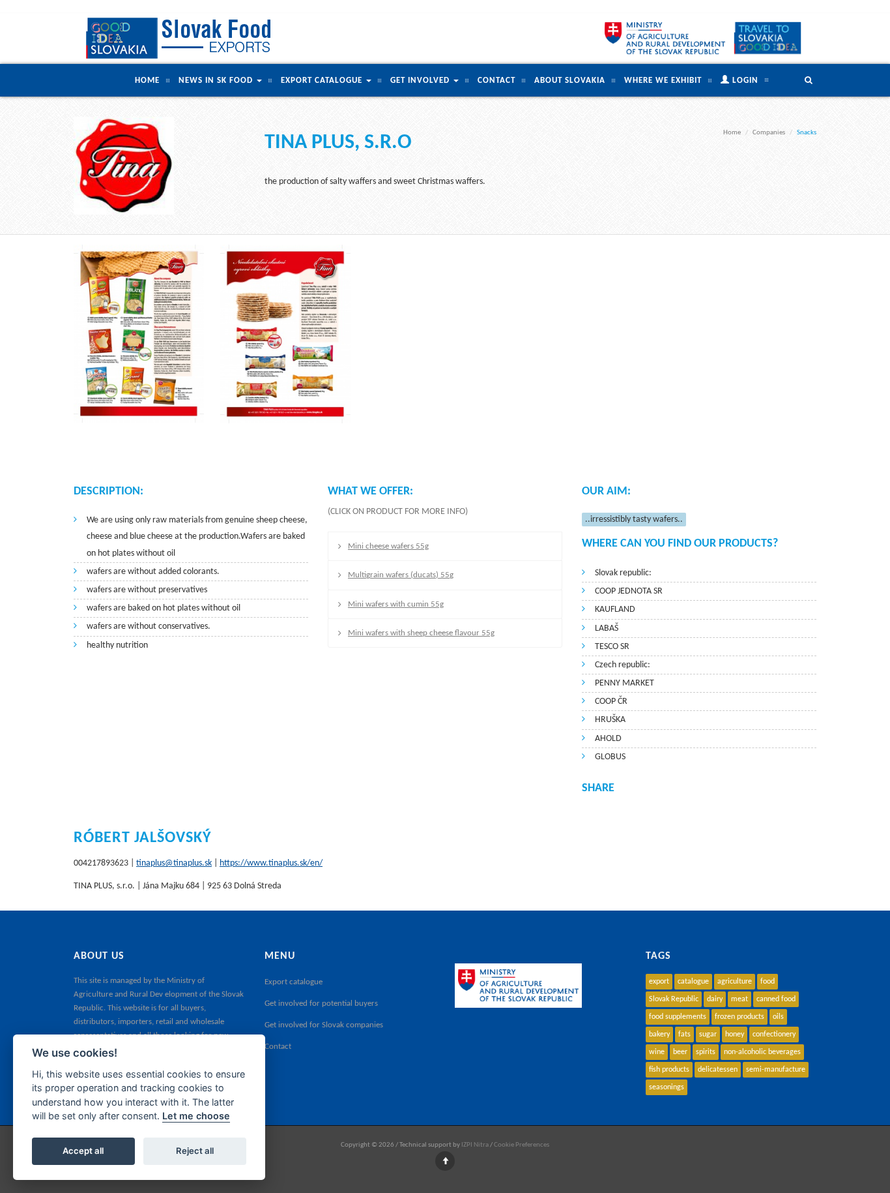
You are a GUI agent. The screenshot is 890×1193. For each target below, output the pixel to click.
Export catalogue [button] (323, 80)
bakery (659, 1034)
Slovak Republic (673, 999)
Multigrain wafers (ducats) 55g (400, 575)
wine (657, 1052)
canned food (776, 999)
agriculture (734, 982)
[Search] (793, 80)
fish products (669, 1070)
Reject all (195, 1151)
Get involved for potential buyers (321, 1003)
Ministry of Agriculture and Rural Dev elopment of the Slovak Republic (159, 994)
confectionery (774, 1034)
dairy (715, 999)
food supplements (677, 1017)
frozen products (739, 1017)
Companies (769, 132)
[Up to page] (445, 1162)
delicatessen (718, 1070)
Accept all (83, 1151)
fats (684, 1034)
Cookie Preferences (521, 1145)
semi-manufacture (775, 1070)
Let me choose (196, 1116)
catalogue (693, 982)
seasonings (666, 1087)
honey (734, 1034)
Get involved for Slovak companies (324, 1025)
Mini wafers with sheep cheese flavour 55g (421, 633)
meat (739, 999)
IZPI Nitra (475, 1145)
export (659, 982)
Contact (496, 80)
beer (680, 1052)
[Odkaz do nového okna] (767, 38)
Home (147, 80)
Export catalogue (294, 982)
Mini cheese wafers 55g (388, 546)
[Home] (181, 38)
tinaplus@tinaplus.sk (174, 863)
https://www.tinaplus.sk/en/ (271, 863)
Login (744, 80)
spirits (705, 1052)
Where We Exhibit (663, 80)
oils (778, 1017)
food (767, 982)
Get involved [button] (421, 80)
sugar (708, 1034)
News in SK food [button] (217, 80)
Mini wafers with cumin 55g (396, 604)
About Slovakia (569, 80)
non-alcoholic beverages (762, 1052)
